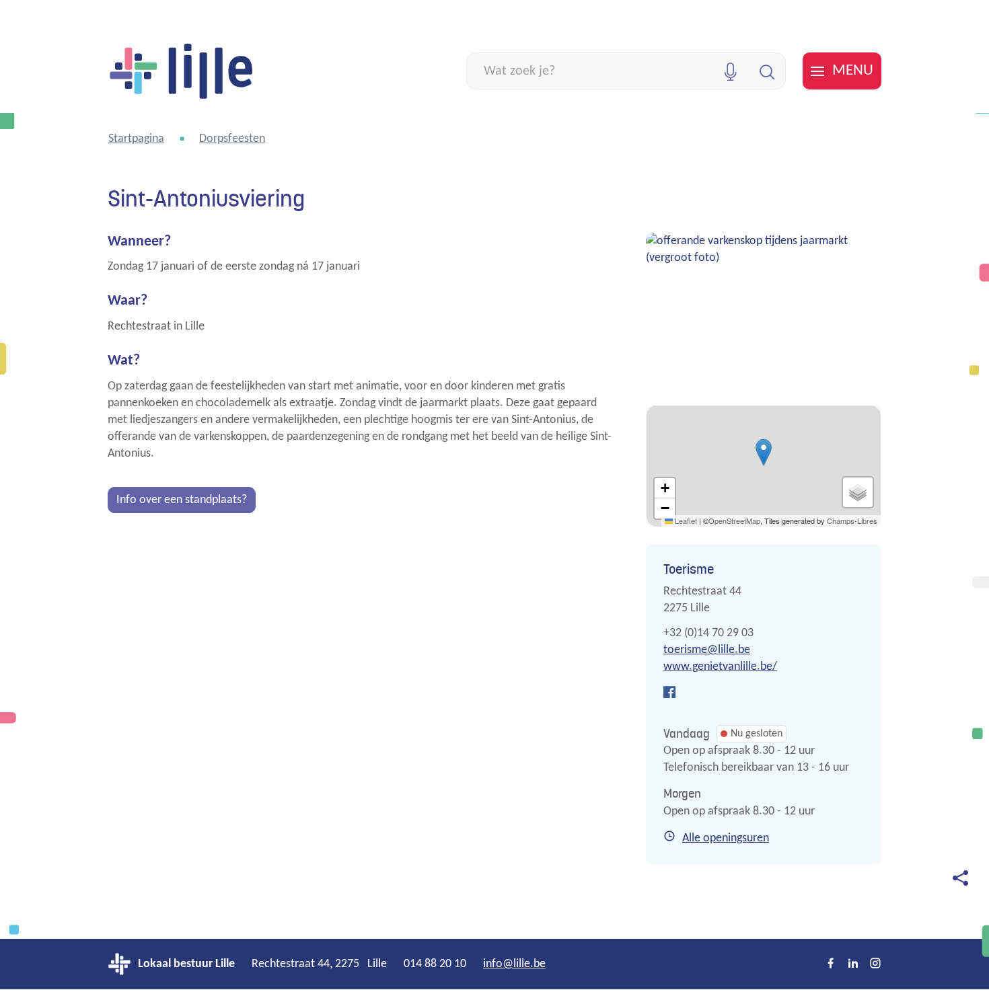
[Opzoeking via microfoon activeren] (730, 70)
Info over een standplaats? (181, 500)
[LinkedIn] (853, 964)
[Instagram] (875, 964)
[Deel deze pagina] (960, 878)
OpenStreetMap (734, 520)
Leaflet (685, 520)
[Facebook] (831, 964)
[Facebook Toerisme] (669, 693)
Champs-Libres (852, 520)
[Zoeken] (767, 70)
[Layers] (858, 492)
